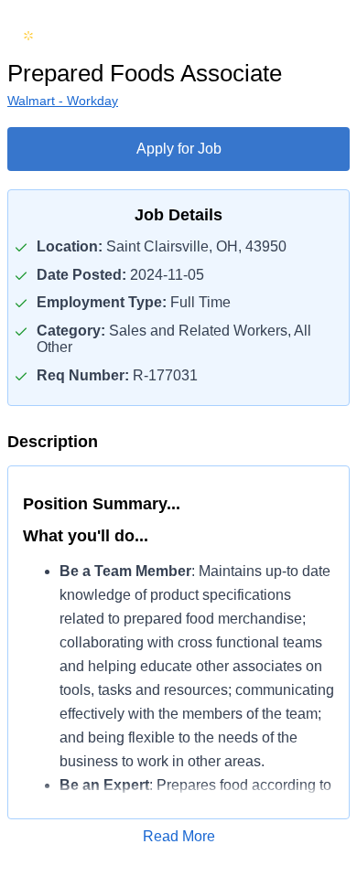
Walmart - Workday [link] (62, 100)
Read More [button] (179, 836)
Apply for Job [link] (179, 148)
